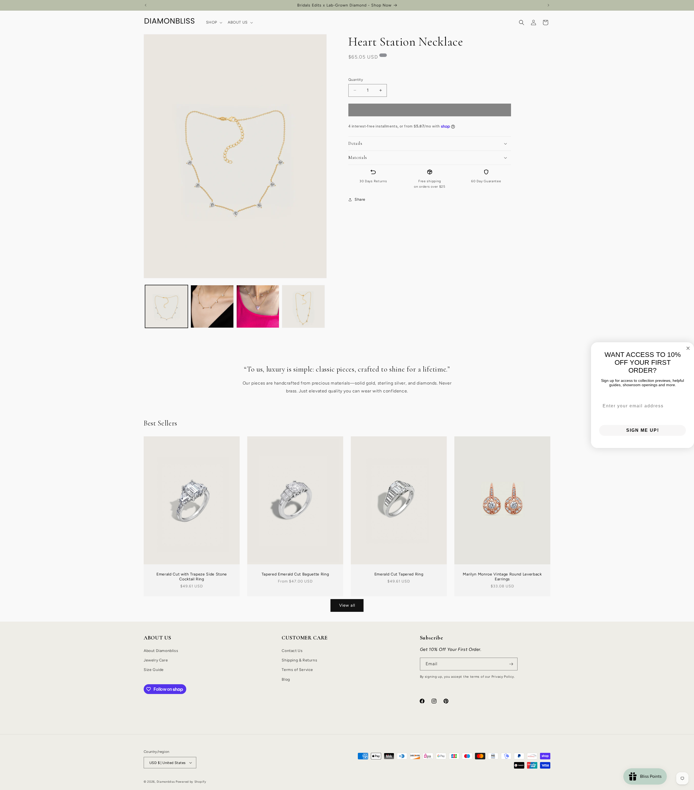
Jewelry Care (156, 660)
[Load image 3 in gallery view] (257, 306)
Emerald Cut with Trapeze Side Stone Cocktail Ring (191, 576)
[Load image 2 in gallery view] (212, 306)
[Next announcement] (548, 5)
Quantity (355, 80)
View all (347, 605)
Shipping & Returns (299, 660)
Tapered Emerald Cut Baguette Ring (295, 574)
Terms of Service (297, 669)
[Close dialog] (688, 348)
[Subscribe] (511, 664)
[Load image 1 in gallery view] (166, 306)
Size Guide (154, 669)
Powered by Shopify (191, 781)
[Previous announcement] (146, 5)
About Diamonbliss (161, 650)
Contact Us (292, 650)
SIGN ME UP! (642, 430)
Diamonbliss (166, 781)
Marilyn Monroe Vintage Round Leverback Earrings (502, 576)
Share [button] (360, 199)
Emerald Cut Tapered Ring (398, 574)
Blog (286, 679)
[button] (213, 22)
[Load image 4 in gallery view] (303, 306)
